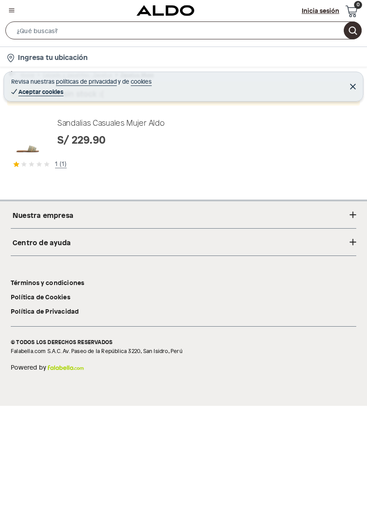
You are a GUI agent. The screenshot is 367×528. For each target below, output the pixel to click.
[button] (183, 32)
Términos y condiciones (47, 282)
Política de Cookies (40, 296)
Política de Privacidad (45, 311)
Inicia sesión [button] (320, 10)
